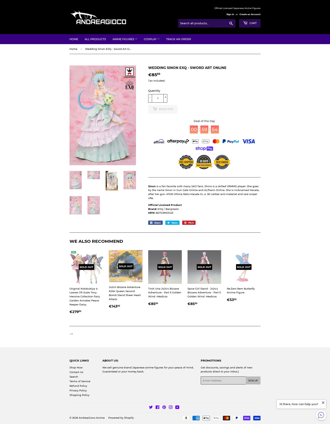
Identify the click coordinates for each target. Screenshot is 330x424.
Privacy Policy (78, 390)
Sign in (230, 14)
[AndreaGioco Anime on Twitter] (151, 407)
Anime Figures (123, 39)
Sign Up (253, 380)
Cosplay (150, 39)
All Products (95, 39)
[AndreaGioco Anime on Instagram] (171, 407)
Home (74, 39)
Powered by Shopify (121, 417)
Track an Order (178, 39)
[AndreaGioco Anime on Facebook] (157, 407)
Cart (253, 23)
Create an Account (249, 14)
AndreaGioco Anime (92, 417)
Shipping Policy (79, 394)
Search (74, 376)
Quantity (154, 90)
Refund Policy (78, 385)
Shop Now (76, 367)
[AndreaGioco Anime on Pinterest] (164, 407)
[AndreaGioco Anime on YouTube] (177, 407)
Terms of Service (80, 381)
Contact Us (76, 372)
